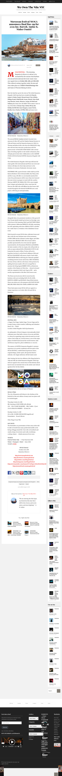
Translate (31, 739)
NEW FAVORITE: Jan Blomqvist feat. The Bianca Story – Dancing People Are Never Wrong (54, 186)
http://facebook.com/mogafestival (24, 457)
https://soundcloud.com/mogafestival (24, 466)
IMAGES (30, 1)
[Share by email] (33, 473)
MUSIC (24, 1)
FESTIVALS (38, 65)
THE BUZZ (17, 1)
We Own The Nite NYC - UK (20, 65)
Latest (57, 136)
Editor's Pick (51, 501)
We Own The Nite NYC (31, 7)
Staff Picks (51, 17)
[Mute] (18, 746)
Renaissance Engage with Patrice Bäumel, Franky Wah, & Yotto (54, 522)
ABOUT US (52, 1)
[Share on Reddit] (17, 473)
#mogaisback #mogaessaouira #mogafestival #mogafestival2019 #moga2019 (22, 481)
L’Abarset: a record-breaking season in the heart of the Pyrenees (53, 410)
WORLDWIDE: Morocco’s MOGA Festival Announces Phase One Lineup (15, 524)
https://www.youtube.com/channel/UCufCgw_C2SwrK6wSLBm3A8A (27, 464)
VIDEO (45, 1)
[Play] (3, 746)
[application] (12, 742)
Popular (51, 136)
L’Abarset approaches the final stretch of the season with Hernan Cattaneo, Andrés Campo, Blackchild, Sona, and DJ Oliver (54, 459)
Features (50, 273)
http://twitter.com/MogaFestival (23, 459)
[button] (12, 742)
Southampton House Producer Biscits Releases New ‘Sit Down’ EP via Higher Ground (54, 366)
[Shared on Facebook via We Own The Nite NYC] (9, 473)
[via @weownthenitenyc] (13, 473)
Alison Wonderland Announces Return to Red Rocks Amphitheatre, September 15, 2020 (54, 377)
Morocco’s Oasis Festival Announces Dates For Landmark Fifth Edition (32, 524)
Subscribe (5, 727)
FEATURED (9, 1)
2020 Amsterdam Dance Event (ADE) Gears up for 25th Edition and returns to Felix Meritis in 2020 (53, 533)
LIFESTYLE (38, 1)
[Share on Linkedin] (25, 473)
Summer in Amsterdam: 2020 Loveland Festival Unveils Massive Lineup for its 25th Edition (54, 547)
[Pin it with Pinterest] (21, 473)
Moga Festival (21, 484)
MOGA (38, 481)
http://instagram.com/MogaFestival (24, 462)
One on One (51, 604)
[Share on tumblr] (29, 473)
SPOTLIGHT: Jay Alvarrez (52, 166)
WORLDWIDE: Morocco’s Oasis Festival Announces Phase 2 (32, 533)
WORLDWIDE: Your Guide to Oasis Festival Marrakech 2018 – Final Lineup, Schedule (15, 533)
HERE (14, 444)
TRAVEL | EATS (52, 399)
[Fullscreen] (21, 746)
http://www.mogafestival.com (24, 455)
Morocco (27, 484)
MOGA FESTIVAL (20, 72)
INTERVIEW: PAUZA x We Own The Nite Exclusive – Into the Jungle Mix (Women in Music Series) (54, 127)
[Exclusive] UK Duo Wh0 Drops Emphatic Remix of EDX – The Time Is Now (53, 308)
